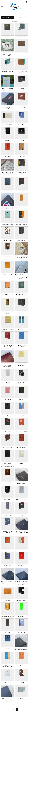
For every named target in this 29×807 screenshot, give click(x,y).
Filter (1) (7, 17)
